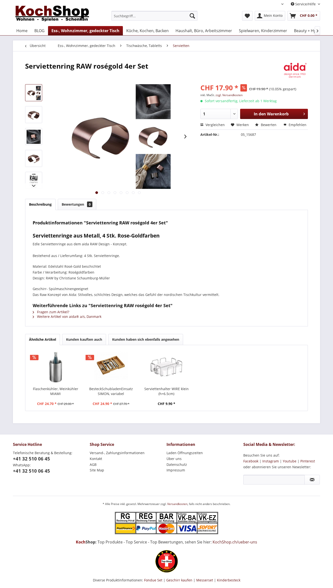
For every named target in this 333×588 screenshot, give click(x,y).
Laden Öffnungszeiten (184, 452)
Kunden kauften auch (84, 339)
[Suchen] (192, 16)
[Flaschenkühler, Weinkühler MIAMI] (55, 367)
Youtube (289, 461)
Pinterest (307, 461)
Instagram (270, 461)
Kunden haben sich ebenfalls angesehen (145, 339)
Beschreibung (40, 204)
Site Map (97, 470)
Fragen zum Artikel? (52, 312)
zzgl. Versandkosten (229, 95)
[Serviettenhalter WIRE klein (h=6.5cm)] (166, 367)
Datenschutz (176, 464)
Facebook (250, 461)
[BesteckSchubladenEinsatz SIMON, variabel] (111, 367)
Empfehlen (297, 124)
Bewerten (268, 124)
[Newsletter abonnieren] (312, 480)
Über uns (174, 458)
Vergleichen (215, 124)
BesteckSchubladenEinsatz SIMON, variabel (111, 391)
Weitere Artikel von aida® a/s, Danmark (68, 316)
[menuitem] (154, 16)
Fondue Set (153, 580)
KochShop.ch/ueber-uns (235, 542)
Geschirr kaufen (179, 580)
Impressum (175, 470)
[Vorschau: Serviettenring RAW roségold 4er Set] (33, 92)
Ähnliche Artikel (42, 339)
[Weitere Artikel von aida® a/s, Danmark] (295, 70)
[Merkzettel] (247, 16)
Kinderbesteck (228, 580)
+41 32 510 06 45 (31, 459)
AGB (93, 464)
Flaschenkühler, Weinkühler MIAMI (55, 391)
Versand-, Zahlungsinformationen (117, 452)
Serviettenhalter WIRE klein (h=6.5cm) (166, 391)
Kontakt (96, 458)
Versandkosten (177, 504)
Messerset (204, 580)
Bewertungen (76, 204)
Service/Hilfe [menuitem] (305, 4)
